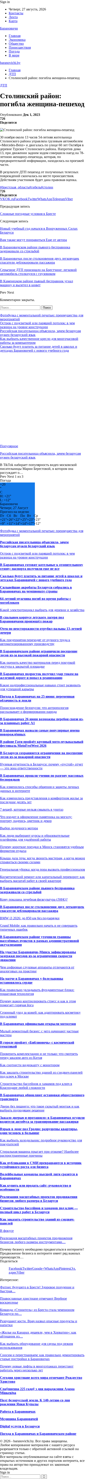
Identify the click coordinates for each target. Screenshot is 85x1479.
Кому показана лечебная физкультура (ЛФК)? (34, 899)
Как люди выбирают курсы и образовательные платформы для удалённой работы (35, 837)
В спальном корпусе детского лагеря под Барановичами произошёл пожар (32, 619)
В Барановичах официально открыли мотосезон (38, 1024)
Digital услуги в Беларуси (20, 1426)
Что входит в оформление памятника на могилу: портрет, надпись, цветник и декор (36, 819)
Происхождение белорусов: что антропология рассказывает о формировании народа (34, 710)
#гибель (35, 187)
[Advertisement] (42, 398)
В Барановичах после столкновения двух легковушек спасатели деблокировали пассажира (42, 909)
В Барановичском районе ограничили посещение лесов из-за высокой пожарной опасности (38, 653)
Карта (13, 21)
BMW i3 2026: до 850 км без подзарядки (30, 918)
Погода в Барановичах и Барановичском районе (38, 1434)
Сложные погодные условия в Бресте (28, 214)
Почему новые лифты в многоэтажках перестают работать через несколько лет (36, 1368)
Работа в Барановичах (18, 1411)
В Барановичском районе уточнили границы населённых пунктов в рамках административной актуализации (39, 941)
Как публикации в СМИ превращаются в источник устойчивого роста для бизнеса (41, 1165)
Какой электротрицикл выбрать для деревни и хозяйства (42, 610)
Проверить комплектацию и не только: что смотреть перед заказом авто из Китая (39, 1056)
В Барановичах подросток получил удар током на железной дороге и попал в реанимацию (39, 676)
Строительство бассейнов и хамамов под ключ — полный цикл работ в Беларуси (39, 1210)
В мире (14, 55)
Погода (14, 51)
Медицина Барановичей (19, 1419)
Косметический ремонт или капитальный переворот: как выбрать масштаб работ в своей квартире (42, 879)
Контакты (16, 13)
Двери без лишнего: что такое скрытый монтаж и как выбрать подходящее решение (39, 1108)
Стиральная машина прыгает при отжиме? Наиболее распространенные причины (39, 1153)
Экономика (17, 40)
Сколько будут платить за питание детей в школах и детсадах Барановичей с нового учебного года (38, 348)
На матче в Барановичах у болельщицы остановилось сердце (31, 980)
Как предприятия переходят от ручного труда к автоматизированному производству (35, 642)
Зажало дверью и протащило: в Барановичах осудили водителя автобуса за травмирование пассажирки (42, 1119)
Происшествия (20, 47)
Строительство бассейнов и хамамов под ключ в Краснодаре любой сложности (36, 1086)
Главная (14, 36)
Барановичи (9, 28)
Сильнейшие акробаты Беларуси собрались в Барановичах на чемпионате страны (36, 589)
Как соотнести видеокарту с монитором (30, 1065)
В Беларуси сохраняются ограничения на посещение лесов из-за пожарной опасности (41, 755)
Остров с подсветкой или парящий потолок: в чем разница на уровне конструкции (37, 325)
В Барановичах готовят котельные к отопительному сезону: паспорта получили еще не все (41, 567)
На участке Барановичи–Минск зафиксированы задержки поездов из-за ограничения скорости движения (38, 956)
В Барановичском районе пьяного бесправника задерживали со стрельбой (37, 890)
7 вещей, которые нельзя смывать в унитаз (31, 809)
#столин (47, 187)
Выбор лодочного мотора (19, 828)
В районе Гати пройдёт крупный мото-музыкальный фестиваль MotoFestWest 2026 (41, 743)
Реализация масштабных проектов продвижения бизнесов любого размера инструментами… (36, 1240)
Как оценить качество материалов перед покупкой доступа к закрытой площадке (37, 664)
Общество (16, 43)
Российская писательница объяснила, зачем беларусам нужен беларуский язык (34, 544)
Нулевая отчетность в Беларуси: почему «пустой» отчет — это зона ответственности (41, 766)
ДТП (3, 85)
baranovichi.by (10, 63)
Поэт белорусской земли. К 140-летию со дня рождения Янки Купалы (35, 1402)
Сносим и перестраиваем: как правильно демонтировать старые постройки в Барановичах (42, 1357)
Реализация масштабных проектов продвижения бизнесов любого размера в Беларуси (38, 1199)
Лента (13, 17)
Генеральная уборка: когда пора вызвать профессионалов (42, 869)
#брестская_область (14, 187)
